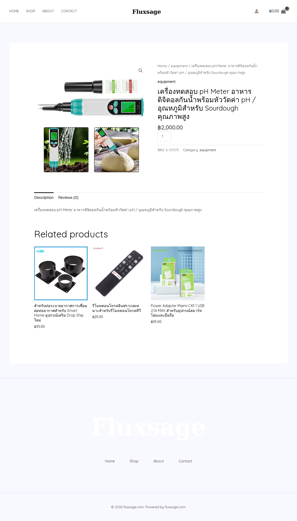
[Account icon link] (257, 11)
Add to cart (191, 135)
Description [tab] (44, 197)
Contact (69, 11)
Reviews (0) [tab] (68, 197)
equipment (179, 66)
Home (14, 11)
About (48, 11)
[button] (140, 70)
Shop (30, 11)
